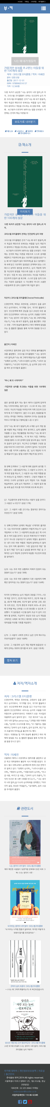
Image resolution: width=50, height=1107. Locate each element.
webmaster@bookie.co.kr (25, 1092)
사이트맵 (33, 1)
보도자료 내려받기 (25, 121)
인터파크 (40, 131)
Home (20, 1)
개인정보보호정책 (27, 1071)
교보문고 (20, 131)
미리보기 (25, 211)
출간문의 (10, 1074)
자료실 (27, 1)
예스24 (10, 131)
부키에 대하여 (10, 1071)
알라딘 (30, 131)
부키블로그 (41, 1)
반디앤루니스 (25, 133)
